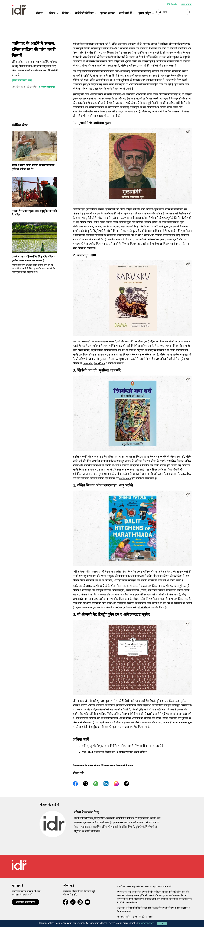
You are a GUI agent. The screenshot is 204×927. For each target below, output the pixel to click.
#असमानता (78, 766)
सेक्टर (39, 13)
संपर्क (150, 917)
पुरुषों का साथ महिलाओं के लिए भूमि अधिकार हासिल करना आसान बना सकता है (33, 259)
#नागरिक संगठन (92, 766)
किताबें (108, 752)
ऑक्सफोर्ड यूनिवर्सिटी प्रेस (94, 364)
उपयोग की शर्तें (138, 917)
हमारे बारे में (125, 13)
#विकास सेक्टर (108, 766)
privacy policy (146, 923)
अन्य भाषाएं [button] (186, 4)
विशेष (65, 13)
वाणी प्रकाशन (125, 479)
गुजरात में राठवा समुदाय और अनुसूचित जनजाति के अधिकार (34, 213)
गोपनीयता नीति (123, 917)
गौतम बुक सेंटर (180, 244)
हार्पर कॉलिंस (142, 608)
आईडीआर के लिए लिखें (25, 902)
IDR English (172, 4)
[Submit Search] (160, 12)
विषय (52, 13)
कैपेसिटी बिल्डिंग (84, 13)
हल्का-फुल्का (107, 13)
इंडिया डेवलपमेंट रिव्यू (22, 80)
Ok (162, 923)
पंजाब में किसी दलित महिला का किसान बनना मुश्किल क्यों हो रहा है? (33, 167)
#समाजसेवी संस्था (124, 766)
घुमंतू (89, 746)
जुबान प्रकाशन (118, 727)
